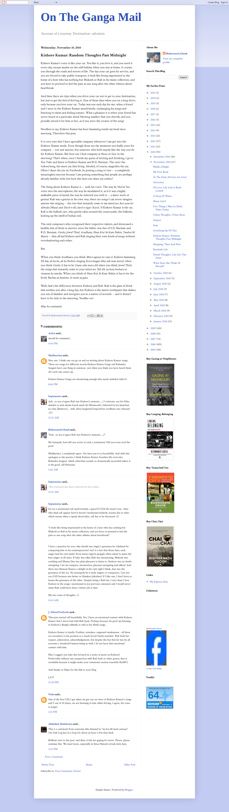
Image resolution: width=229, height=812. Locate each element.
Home (89, 764)
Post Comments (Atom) (68, 771)
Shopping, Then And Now (167, 244)
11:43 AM (53, 600)
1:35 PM (52, 712)
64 (153, 695)
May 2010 (159, 300)
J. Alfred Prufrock (58, 612)
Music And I (159, 201)
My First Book (160, 172)
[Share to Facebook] (98, 315)
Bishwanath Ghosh (59, 430)
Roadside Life (160, 249)
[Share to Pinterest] (101, 315)
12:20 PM (53, 682)
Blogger (129, 790)
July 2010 (159, 289)
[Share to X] (95, 315)
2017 (153, 114)
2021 (153, 93)
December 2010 (162, 157)
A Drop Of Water (162, 196)
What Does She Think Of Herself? (166, 264)
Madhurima (55, 355)
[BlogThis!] (92, 315)
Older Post (129, 764)
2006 (153, 344)
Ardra (51, 333)
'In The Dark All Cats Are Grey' (170, 177)
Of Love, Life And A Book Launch (167, 189)
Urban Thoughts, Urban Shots (169, 215)
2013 (153, 136)
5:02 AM (53, 470)
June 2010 (159, 294)
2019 (153, 103)
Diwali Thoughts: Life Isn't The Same (169, 256)
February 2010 (161, 316)
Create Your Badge (154, 669)
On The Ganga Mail (91, 17)
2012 (153, 141)
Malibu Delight (161, 167)
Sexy (155, 225)
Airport (157, 220)
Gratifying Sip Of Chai (165, 230)
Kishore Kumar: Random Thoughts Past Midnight (167, 237)
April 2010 (159, 305)
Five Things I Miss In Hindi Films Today (167, 208)
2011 (153, 146)
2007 (153, 339)
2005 (153, 350)
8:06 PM (53, 384)
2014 (153, 130)
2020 (153, 98)
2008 (153, 333)
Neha (51, 694)
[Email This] (89, 315)
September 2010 (162, 278)
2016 (153, 120)
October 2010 (161, 273)
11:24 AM (53, 492)
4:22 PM (53, 749)
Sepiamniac (55, 396)
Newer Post (48, 764)
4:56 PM (53, 343)
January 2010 (161, 321)
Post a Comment (54, 757)
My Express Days (159, 582)
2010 (153, 152)
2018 (153, 109)
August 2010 (160, 284)
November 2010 (162, 162)
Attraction (158, 182)
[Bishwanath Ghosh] (156, 665)
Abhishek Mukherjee (60, 724)
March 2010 (160, 311)
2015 (153, 125)
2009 (153, 328)
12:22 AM (53, 417)
